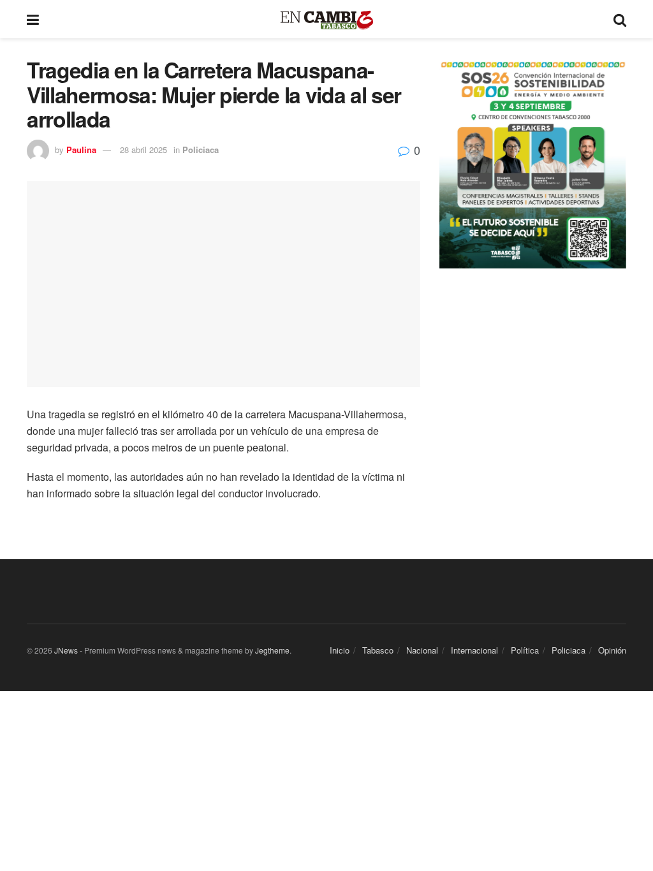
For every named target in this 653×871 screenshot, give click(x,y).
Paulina (81, 149)
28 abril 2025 (143, 149)
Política (525, 650)
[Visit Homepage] (326, 19)
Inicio (339, 650)
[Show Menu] (33, 19)
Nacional (422, 650)
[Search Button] (619, 19)
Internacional (474, 650)
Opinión (612, 650)
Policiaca (200, 149)
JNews (66, 650)
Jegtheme (272, 650)
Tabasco (377, 650)
